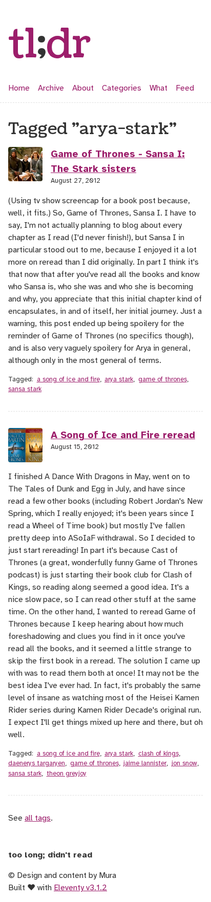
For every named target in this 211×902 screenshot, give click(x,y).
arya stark (118, 379)
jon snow (184, 763)
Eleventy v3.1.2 (80, 888)
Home (19, 88)
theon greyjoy (67, 773)
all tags (38, 818)
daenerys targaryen (36, 763)
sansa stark (24, 389)
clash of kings (158, 753)
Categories (121, 88)
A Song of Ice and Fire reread (123, 435)
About (83, 88)
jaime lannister (144, 763)
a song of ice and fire (68, 379)
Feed (185, 88)
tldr (49, 45)
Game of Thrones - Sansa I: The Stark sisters (118, 161)
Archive (51, 88)
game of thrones (162, 379)
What (158, 88)
